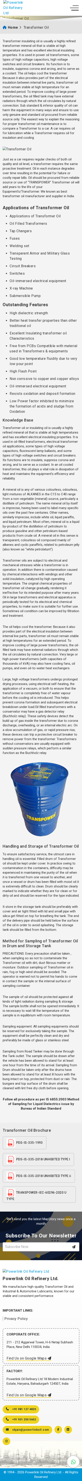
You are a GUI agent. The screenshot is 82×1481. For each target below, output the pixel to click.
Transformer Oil (36, 27)
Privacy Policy (16, 1319)
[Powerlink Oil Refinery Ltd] (14, 8)
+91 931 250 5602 (24, 1419)
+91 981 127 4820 (24, 1409)
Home (13, 27)
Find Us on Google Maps (27, 1358)
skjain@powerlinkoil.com (30, 1429)
